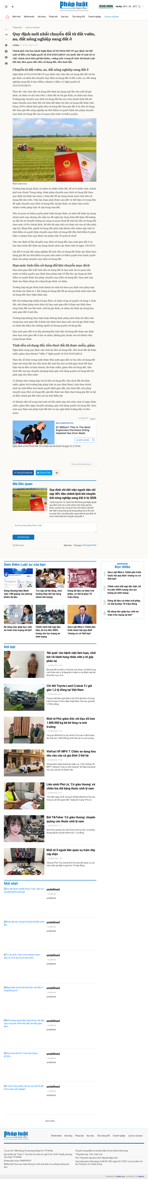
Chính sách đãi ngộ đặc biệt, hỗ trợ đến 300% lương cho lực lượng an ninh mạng (48, 632)
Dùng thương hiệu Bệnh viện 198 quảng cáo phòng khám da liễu (18, 594)
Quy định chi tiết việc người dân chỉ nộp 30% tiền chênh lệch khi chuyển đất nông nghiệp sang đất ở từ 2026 (72, 494)
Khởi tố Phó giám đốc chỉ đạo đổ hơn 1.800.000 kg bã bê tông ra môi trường (71, 723)
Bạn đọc (65, 16)
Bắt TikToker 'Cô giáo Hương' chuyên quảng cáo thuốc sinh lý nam (71, 819)
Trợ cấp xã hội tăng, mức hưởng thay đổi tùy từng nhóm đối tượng (49, 594)
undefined (53, 889)
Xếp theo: (68, 545)
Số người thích (89, 545)
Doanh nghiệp (94, 16)
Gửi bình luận (23, 537)
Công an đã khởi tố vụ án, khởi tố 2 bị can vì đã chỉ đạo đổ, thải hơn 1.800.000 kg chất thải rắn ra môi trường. (71, 736)
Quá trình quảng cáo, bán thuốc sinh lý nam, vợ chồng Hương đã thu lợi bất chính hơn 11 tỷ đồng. (71, 831)
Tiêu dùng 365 (78, 16)
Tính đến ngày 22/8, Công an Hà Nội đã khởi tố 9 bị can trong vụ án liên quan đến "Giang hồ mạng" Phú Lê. (71, 798)
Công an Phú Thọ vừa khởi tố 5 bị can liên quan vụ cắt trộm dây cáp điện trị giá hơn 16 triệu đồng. (71, 864)
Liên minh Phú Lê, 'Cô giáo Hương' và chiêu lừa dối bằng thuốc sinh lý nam (71, 786)
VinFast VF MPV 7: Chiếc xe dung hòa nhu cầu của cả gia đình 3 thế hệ (71, 753)
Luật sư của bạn (111, 16)
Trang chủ (17, 27)
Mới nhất (17, 16)
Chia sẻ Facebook (24, 473)
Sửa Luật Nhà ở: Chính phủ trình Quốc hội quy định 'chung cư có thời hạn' (81, 630)
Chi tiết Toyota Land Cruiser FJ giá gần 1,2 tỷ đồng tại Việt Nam (69, 688)
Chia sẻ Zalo (45, 473)
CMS (120, 1177)
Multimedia (29, 16)
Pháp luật (53, 16)
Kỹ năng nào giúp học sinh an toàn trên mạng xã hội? (18, 629)
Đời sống (42, 16)
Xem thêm (50, 1121)
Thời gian (77, 545)
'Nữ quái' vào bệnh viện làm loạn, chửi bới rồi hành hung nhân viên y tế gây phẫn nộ (71, 657)
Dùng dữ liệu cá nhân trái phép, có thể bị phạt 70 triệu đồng (80, 594)
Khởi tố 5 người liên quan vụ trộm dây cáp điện (71, 852)
